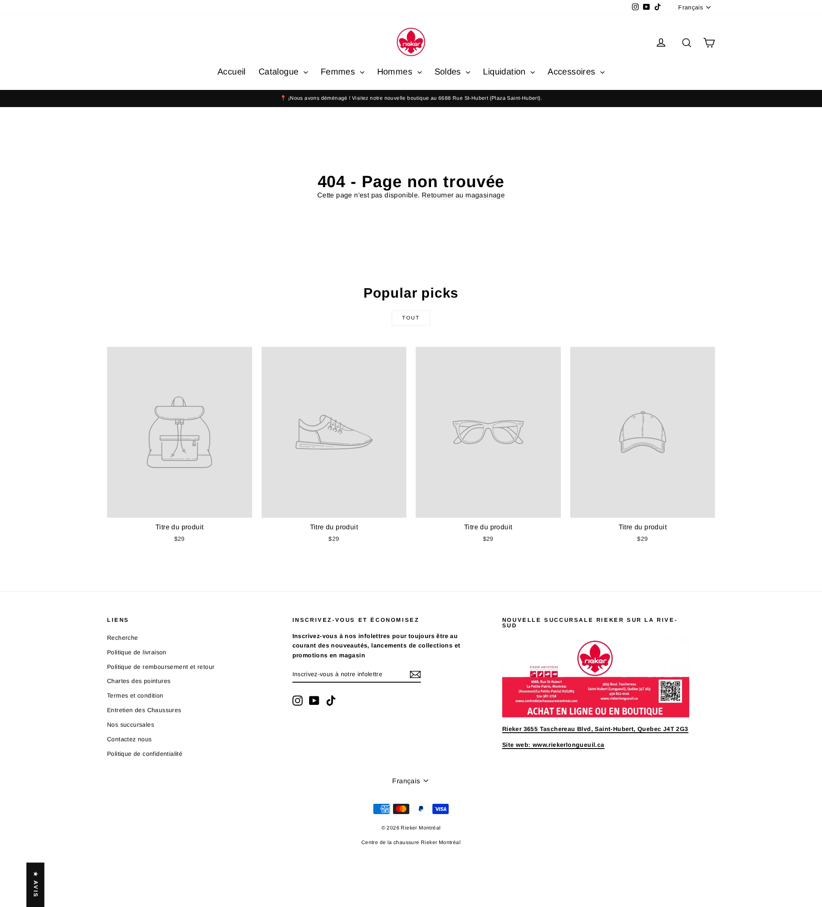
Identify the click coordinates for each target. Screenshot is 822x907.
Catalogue (280, 71)
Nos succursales (130, 724)
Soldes (449, 71)
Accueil (231, 71)
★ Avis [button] (36, 884)
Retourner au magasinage (463, 195)
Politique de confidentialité (144, 753)
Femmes (339, 71)
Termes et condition (135, 695)
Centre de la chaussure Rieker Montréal (411, 842)
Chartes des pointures (138, 680)
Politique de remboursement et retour (160, 666)
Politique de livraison (137, 652)
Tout (411, 318)
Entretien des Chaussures (144, 710)
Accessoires (573, 71)
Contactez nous (129, 739)
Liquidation (505, 71)
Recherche (122, 637)
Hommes (396, 71)
